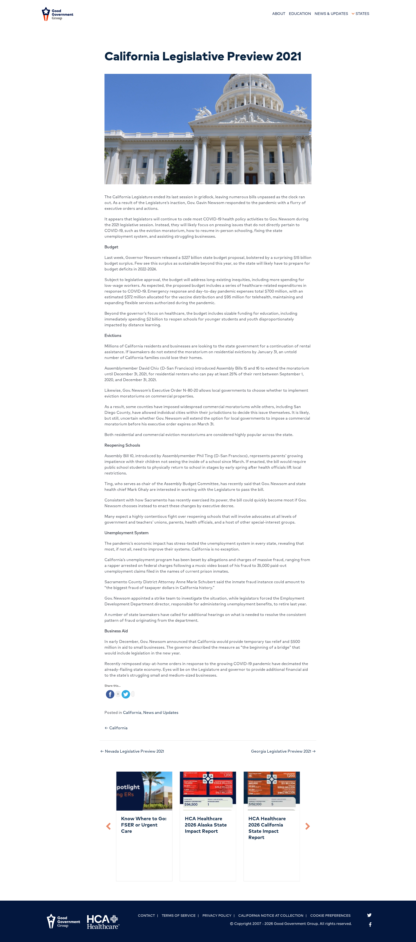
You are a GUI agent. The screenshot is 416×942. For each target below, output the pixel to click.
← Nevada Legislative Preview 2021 (132, 751)
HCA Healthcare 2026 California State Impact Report (267, 827)
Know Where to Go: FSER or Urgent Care (144, 824)
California (132, 712)
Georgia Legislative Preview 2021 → (283, 751)
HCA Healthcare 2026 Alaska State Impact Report (206, 824)
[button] (108, 826)
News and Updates (160, 712)
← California (116, 727)
